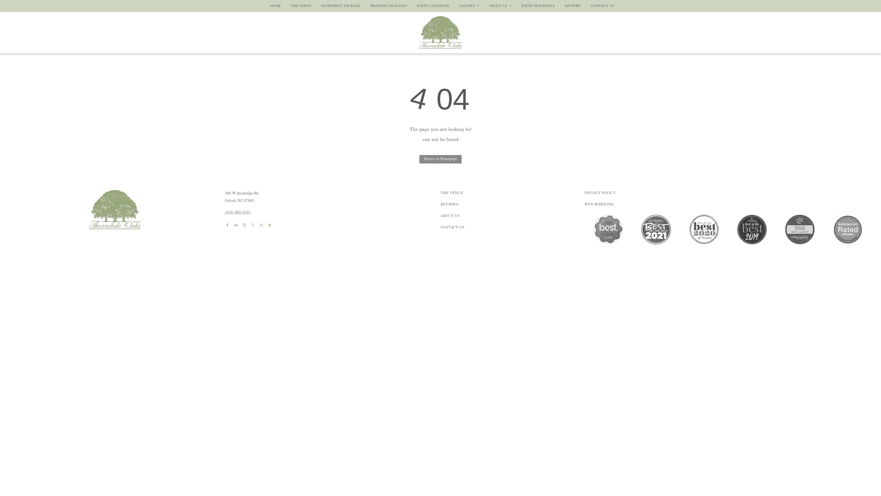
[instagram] (244, 226)
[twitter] (252, 226)
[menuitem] (274, 6)
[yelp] (261, 226)
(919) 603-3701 (238, 212)
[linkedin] (235, 226)
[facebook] (227, 226)
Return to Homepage (440, 159)
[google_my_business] (269, 226)
